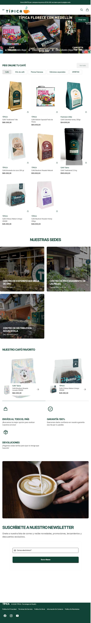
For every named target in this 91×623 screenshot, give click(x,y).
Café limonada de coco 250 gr (13, 168)
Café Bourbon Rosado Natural (41, 168)
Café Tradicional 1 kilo (10, 118)
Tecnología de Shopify (29, 604)
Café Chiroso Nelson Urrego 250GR (12, 217)
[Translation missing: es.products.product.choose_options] (27, 110)
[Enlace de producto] (16, 100)
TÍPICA (19, 604)
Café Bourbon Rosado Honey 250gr (41, 217)
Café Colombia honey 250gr (69, 118)
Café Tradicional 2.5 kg (67, 168)
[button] (3, 9)
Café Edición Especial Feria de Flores (41, 119)
